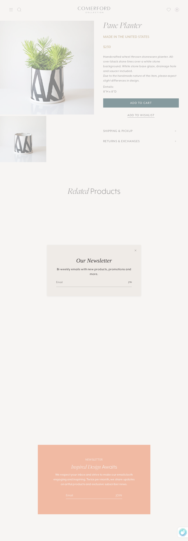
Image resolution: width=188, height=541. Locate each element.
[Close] (135, 250)
